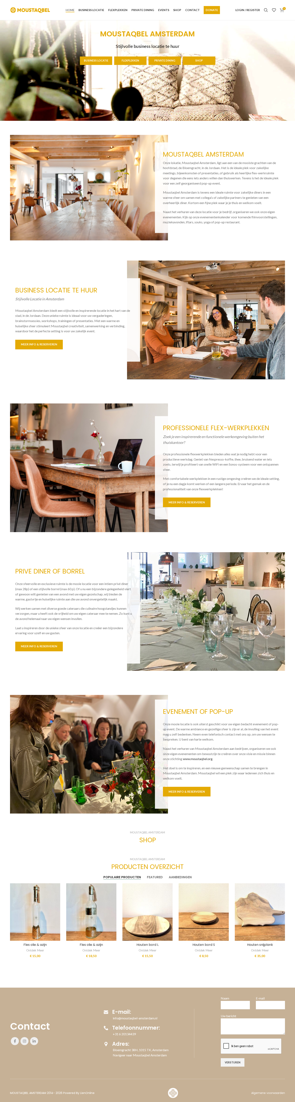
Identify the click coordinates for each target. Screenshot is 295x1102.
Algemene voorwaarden (268, 1093)
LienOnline (87, 1093)
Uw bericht (228, 1016)
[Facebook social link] (15, 1041)
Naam (225, 998)
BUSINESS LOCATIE (96, 60)
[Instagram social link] (24, 1041)
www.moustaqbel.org (198, 759)
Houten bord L (147, 944)
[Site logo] (30, 9)
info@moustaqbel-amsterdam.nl (135, 1018)
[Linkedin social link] (34, 1041)
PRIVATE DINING (164, 60)
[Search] (266, 10)
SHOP (199, 60)
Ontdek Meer (35, 950)
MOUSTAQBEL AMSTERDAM (28, 1093)
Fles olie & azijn (35, 944)
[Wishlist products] (274, 10)
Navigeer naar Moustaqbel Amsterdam (140, 1055)
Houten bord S (203, 944)
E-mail (260, 998)
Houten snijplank (260, 944)
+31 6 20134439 (124, 1034)
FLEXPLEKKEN (130, 60)
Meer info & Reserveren (39, 344)
